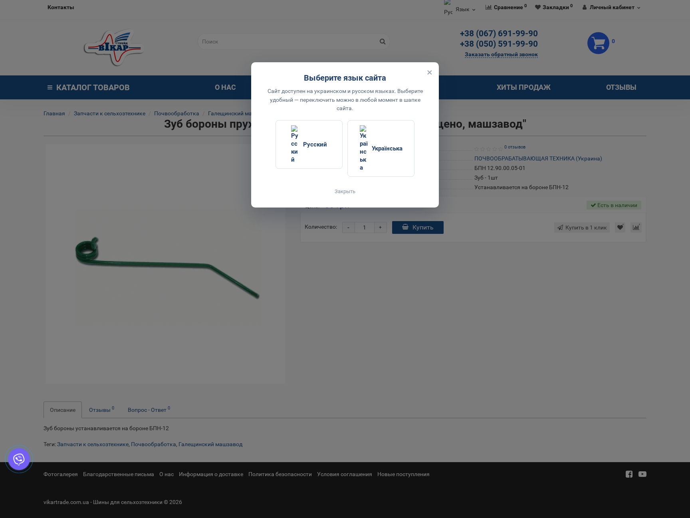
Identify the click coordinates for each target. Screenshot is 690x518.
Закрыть (345, 191)
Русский (315, 144)
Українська (387, 148)
